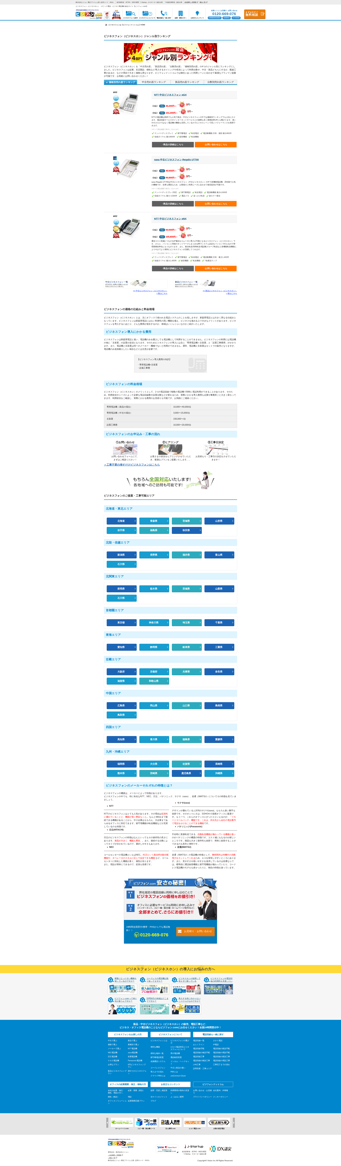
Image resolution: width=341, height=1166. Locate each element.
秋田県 (186, 530)
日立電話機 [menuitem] (112, 1056)
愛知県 (121, 647)
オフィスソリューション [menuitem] (117, 1102)
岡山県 (153, 705)
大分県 (153, 764)
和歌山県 (154, 681)
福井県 (186, 554)
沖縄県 (218, 773)
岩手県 (121, 530)
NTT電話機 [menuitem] (132, 1048)
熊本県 (121, 773)
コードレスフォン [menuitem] (158, 1068)
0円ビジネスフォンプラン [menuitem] (137, 1065)
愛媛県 (218, 739)
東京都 (121, 622)
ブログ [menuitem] (153, 1101)
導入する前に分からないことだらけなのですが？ (189, 999)
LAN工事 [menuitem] (196, 1064)
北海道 (121, 521)
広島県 (121, 705)
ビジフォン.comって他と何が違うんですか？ (126, 999)
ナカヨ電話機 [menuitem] (113, 1060)
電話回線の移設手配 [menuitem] (201, 1052)
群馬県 (121, 588)
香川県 (153, 739)
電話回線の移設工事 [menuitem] (201, 1060)
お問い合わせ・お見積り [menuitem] (202, 1091)
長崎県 (218, 764)
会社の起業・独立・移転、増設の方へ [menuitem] (116, 1091)
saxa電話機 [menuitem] (132, 1052)
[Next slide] (234, 1123)
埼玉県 (186, 622)
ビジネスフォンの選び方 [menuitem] (179, 1041)
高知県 (121, 739)
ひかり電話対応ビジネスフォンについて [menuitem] (179, 1048)
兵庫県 (186, 671)
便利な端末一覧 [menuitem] (157, 1053)
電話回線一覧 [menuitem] (198, 1040)
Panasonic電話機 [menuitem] (135, 1060)
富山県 (218, 554)
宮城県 (186, 521)
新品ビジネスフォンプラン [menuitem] (117, 1072)
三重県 (218, 647)
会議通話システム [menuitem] (158, 1061)
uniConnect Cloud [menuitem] (178, 1076)
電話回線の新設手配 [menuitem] (221, 1048)
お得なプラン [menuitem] (113, 1064)
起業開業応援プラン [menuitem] (136, 1101)
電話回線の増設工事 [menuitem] (221, 1060)
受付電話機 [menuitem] (175, 1053)
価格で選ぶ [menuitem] (112, 1044)
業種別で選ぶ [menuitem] (133, 1044)
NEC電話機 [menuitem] (112, 1052)
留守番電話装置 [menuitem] (157, 1057)
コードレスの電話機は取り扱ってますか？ (158, 979)
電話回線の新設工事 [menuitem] (221, 1056)
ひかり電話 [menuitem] (217, 1040)
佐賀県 (186, 764)
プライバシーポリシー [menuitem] (202, 1097)
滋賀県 (121, 681)
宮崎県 (153, 773)
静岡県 (153, 647)
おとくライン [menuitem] (198, 1044)
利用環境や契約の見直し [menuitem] (179, 1091)
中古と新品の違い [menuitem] (177, 1068)
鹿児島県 (186, 773)
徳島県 (186, 739)
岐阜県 (186, 647)
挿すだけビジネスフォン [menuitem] (137, 1072)
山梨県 (218, 588)
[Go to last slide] (107, 1123)
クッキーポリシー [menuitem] (220, 1097)
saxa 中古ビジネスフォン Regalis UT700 (176, 159)
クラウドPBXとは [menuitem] (158, 1076)
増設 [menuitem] (130, 1097)
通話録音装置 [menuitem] (176, 1057)
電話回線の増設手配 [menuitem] (221, 1052)
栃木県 (153, 588)
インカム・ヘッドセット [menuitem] (179, 1062)
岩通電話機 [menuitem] (132, 1056)
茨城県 (186, 588)
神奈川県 (154, 622)
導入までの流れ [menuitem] (157, 1072)
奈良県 (218, 671)
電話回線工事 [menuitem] (198, 1056)
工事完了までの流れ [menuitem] (221, 1064)
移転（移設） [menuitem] (113, 1097)
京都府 (153, 671)
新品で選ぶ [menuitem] (132, 1040)
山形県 (218, 521)
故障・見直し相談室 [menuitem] (159, 1090)
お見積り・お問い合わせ (198, 931)
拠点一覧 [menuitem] (203, 2)
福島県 (153, 530)
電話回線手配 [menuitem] (198, 1048)
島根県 (218, 705)
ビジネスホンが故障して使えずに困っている (189, 979)
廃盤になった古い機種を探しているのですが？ (126, 979)
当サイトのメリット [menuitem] (159, 1097)
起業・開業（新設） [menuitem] (136, 1090)
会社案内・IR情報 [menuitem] (190, 2)
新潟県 (121, 554)
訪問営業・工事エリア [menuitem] (202, 1068)
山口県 (186, 705)
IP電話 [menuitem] (216, 1044)
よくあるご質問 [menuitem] (177, 1097)
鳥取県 (121, 714)
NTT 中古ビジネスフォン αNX (170, 218)
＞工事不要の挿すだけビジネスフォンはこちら (132, 464)
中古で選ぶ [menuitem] (112, 1040)
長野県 (153, 554)
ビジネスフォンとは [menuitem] (159, 1040)
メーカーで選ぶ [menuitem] (114, 1048)
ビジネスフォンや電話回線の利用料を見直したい (221, 979)
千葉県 (218, 622)
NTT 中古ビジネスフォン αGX (170, 94)
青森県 (153, 521)
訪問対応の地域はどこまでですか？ (158, 999)
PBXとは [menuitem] (174, 1072)
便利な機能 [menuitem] (155, 1047)
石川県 (121, 564)
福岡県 (121, 764)
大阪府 (121, 671)
